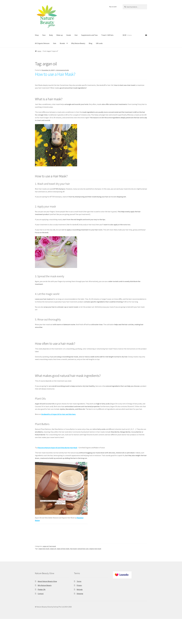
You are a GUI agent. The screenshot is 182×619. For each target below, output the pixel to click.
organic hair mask (95, 549)
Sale (54, 43)
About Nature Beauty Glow (47, 581)
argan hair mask (44, 549)
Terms (79, 581)
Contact (41, 593)
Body (51, 35)
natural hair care (82, 549)
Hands (68, 35)
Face (44, 35)
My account (112, 7)
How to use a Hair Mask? (55, 74)
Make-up (59, 35)
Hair (76, 35)
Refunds (80, 589)
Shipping (80, 593)
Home (39, 51)
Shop (37, 35)
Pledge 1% (41, 589)
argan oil (46, 546)
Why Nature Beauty (78, 43)
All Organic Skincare (42, 43)
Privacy (79, 585)
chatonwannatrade (62, 70)
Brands (62, 43)
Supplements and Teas (89, 35)
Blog (90, 43)
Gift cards (99, 43)
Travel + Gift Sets (107, 35)
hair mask (52, 546)
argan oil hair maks (63, 549)
